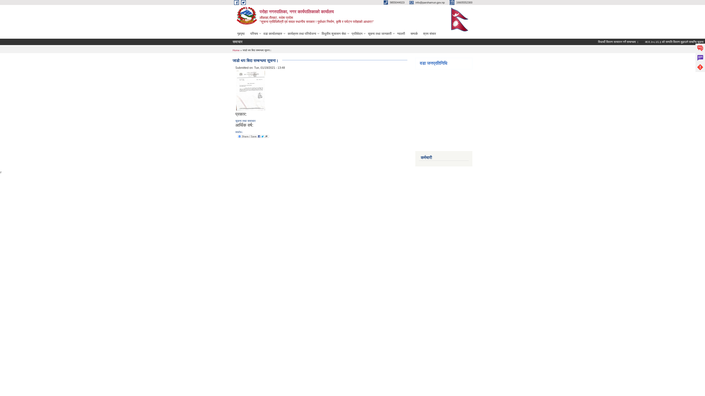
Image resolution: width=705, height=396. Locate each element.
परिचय (254, 34)
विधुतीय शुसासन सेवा (334, 34)
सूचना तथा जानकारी (380, 34)
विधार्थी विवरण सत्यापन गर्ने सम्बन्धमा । (612, 41)
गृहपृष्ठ (241, 34)
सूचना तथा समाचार (245, 120)
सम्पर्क (414, 34)
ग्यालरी (401, 34)
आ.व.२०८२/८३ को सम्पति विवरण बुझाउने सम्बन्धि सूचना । (669, 41)
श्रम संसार (429, 34)
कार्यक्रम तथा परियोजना (302, 34)
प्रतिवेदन (357, 34)
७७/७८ (239, 131)
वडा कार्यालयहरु (272, 34)
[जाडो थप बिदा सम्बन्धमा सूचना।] (250, 90)
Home (236, 50)
